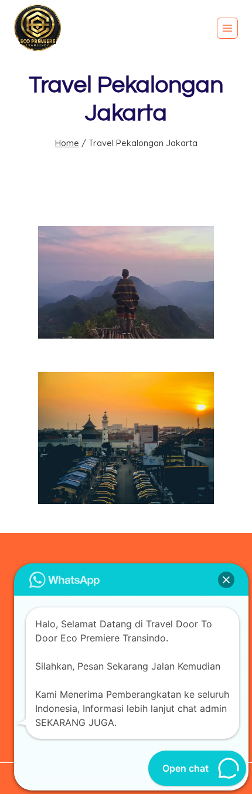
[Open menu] (227, 28)
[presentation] (126, 282)
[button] (226, 580)
